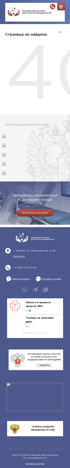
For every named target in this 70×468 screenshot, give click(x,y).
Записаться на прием (35, 213)
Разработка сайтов (35, 464)
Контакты (19, 256)
